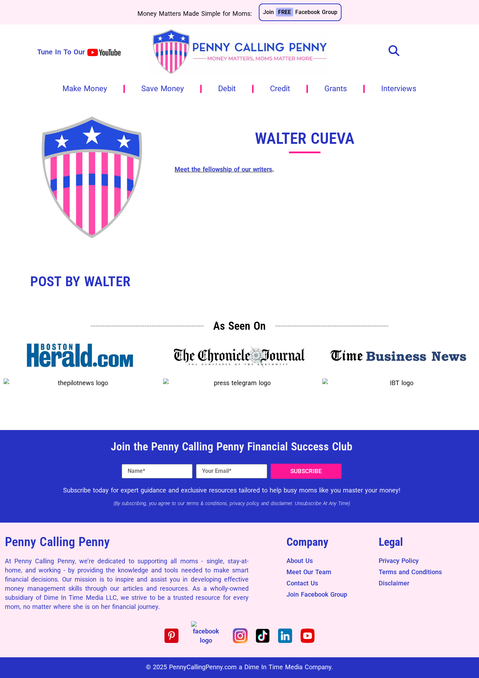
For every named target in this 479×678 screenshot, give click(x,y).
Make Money (84, 88)
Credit (280, 88)
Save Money (162, 88)
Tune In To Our (61, 52)
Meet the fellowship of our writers (223, 169)
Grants (335, 88)
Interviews (398, 88)
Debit (227, 88)
